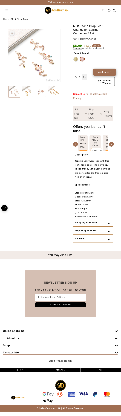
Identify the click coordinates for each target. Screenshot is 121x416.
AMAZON (60, 370)
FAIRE (101, 370)
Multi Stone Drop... (19, 19)
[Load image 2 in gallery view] (27, 91)
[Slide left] (4, 91)
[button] (6, 10)
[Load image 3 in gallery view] (40, 91)
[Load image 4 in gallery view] (53, 91)
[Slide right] (63, 91)
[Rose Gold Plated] (82, 59)
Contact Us (79, 94)
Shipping (77, 48)
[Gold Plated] (75, 59)
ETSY (20, 370)
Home (6, 19)
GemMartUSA (52, 408)
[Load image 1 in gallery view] (14, 91)
